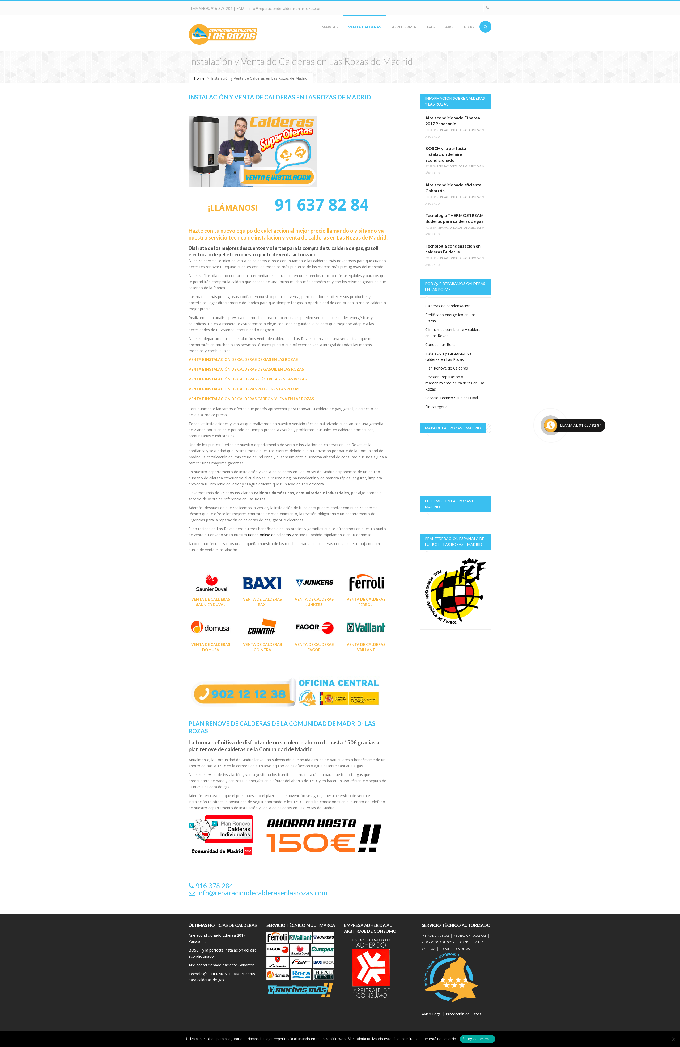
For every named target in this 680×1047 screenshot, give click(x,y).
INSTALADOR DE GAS (435, 935)
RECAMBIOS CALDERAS (455, 949)
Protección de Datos (463, 1013)
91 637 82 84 (319, 204)
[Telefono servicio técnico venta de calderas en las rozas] (285, 692)
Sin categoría (436, 406)
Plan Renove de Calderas (446, 368)
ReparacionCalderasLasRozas (459, 130)
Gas (431, 27)
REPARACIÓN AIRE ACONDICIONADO (446, 942)
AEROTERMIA (404, 27)
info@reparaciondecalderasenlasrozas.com (286, 8)
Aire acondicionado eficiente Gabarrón (221, 965)
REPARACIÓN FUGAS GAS (469, 935)
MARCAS (330, 27)
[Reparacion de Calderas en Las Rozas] (223, 33)
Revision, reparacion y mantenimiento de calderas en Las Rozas (455, 383)
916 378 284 (221, 8)
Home (199, 78)
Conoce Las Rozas (441, 344)
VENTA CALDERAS (364, 27)
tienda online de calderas (269, 534)
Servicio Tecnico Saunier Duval (451, 397)
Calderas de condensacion (447, 305)
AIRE (449, 27)
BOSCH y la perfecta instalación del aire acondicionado (445, 154)
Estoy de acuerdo (477, 1039)
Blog (469, 27)
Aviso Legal (431, 1013)
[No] (673, 1039)
